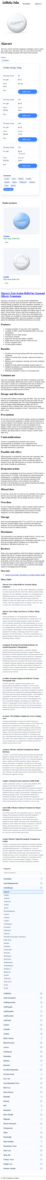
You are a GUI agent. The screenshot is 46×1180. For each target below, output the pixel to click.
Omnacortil (7, 949)
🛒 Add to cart (25, 92)
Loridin (28, 179)
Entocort (7, 933)
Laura (14, 179)
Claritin (6, 277)
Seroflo (6, 975)
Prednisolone (8, 962)
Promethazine (8, 966)
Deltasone (7, 930)
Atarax (6, 908)
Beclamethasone (9, 911)
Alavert (6, 892)
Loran (6, 185)
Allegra (6, 895)
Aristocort (7, 901)
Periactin (7, 953)
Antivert (6, 898)
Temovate (7, 978)
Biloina (13, 185)
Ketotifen (7, 946)
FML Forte (7, 940)
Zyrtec (6, 988)
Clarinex (6, 236)
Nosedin (6, 182)
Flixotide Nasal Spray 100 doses (15, 937)
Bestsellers (26, 4)
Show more (8, 189)
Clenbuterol (8, 924)
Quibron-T (7, 969)
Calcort (6, 914)
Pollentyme (23, 182)
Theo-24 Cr (8, 982)
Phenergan (7, 956)
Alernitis (32, 182)
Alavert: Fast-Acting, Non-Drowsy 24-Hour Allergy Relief (25, 575)
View (6, 242)
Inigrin (14, 182)
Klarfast (21, 179)
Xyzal (6, 985)
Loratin (6, 179)
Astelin (6, 905)
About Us (38, 4)
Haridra (6, 943)
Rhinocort (7, 972)
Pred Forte (7, 959)
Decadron (7, 927)
